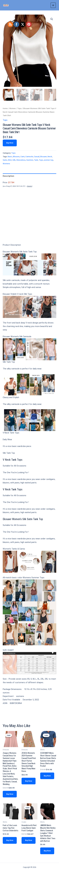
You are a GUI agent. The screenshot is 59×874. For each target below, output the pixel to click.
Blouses (16, 157)
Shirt (10, 160)
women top (48, 160)
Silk (14, 160)
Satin (5, 160)
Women (12, 108)
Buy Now (9, 143)
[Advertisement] (29, 220)
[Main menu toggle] (53, 5)
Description (8, 176)
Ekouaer (43, 157)
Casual (36, 157)
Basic (10, 157)
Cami (22, 157)
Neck (50, 157)
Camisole (29, 157)
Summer (29, 160)
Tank (36, 160)
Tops (19, 108)
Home (5, 108)
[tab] (29, 176)
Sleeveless (21, 160)
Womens (6, 164)
